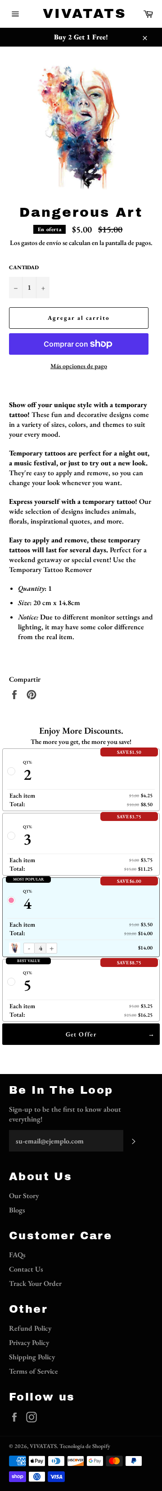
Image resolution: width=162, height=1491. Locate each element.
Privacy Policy (29, 1342)
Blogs (17, 1210)
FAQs (17, 1254)
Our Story (24, 1195)
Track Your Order (35, 1283)
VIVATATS (81, 13)
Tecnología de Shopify (84, 1446)
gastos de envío (41, 242)
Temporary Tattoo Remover (50, 569)
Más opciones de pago (78, 366)
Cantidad (24, 267)
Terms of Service (33, 1371)
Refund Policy (30, 1328)
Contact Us (26, 1269)
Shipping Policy (32, 1357)
